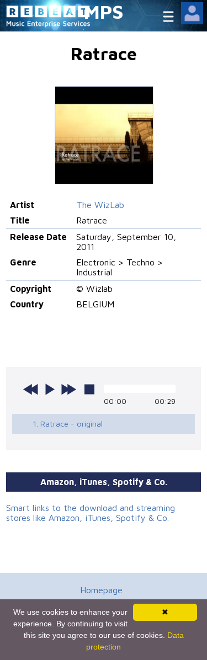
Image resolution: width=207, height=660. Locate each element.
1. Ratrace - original (68, 423)
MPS (104, 11)
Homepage (101, 590)
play (50, 389)
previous (31, 389)
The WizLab (100, 205)
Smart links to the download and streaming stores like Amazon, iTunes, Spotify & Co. (90, 513)
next (68, 389)
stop (89, 389)
